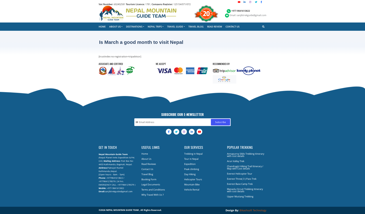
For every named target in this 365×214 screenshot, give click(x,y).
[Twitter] (256, 2)
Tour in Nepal (191, 159)
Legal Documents (150, 184)
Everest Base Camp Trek (240, 184)
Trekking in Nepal (193, 154)
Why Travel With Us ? (152, 195)
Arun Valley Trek (235, 161)
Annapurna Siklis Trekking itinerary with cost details (245, 155)
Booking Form (148, 179)
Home (144, 154)
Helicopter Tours (193, 179)
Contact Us (147, 169)
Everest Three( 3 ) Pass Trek (241, 179)
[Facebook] (261, 2)
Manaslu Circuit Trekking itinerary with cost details (245, 190)
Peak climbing (191, 169)
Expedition (190, 164)
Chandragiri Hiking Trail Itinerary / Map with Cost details (245, 167)
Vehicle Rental (191, 190)
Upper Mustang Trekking (240, 196)
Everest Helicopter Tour (239, 174)
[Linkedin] (245, 2)
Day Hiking (190, 174)
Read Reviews (148, 164)
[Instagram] (250, 2)
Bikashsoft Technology (253, 210)
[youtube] (239, 2)
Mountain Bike (192, 184)
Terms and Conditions (153, 190)
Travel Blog (147, 174)
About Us (146, 159)
